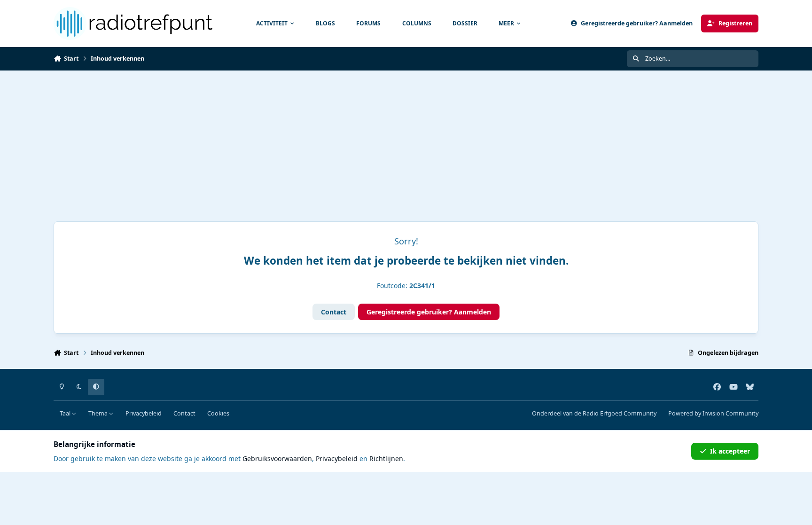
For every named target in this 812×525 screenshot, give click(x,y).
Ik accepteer (730, 451)
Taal (66, 413)
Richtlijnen (386, 458)
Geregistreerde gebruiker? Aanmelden (429, 311)
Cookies (218, 413)
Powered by (713, 413)
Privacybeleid (143, 413)
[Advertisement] (406, 141)
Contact (333, 311)
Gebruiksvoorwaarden (277, 458)
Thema (98, 413)
